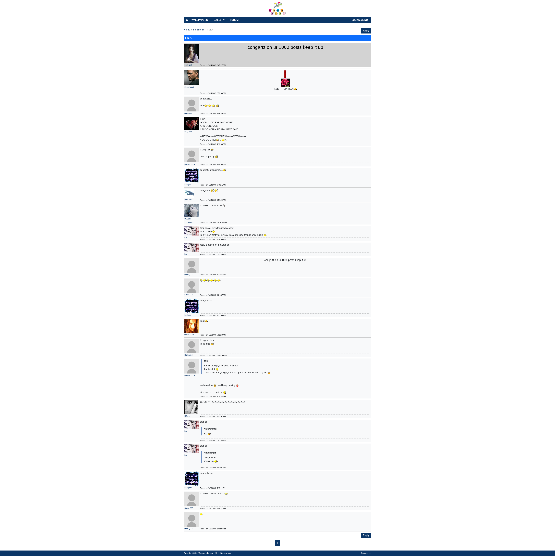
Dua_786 (188, 200)
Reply (366, 30)
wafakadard (189, 335)
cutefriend (188, 113)
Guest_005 (188, 274)
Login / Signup (360, 20)
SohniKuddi (189, 87)
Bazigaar (188, 185)
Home (187, 29)
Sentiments (199, 29)
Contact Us (366, 553)
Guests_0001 (189, 164)
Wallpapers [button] (200, 20)
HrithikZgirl (188, 355)
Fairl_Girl (188, 65)
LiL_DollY (188, 132)
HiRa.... (187, 416)
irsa (185, 237)
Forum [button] (234, 20)
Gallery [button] (219, 20)
